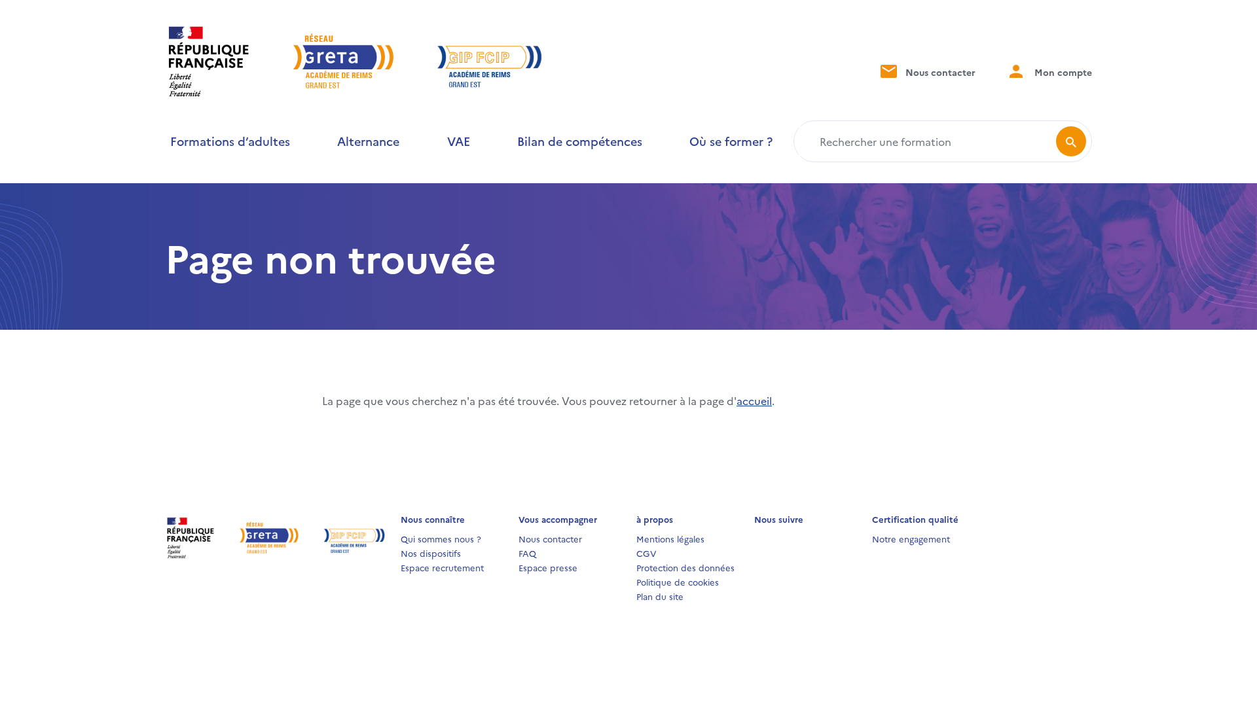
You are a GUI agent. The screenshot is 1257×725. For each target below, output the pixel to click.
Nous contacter (939, 72)
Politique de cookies (677, 582)
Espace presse (548, 567)
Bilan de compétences (579, 141)
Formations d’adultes (230, 141)
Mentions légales (670, 538)
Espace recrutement (442, 567)
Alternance (368, 141)
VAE (458, 141)
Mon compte (1062, 72)
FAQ (527, 553)
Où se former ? (731, 141)
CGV (646, 553)
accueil (754, 400)
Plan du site (659, 596)
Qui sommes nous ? (441, 538)
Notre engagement (911, 538)
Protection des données (685, 567)
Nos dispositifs (431, 553)
